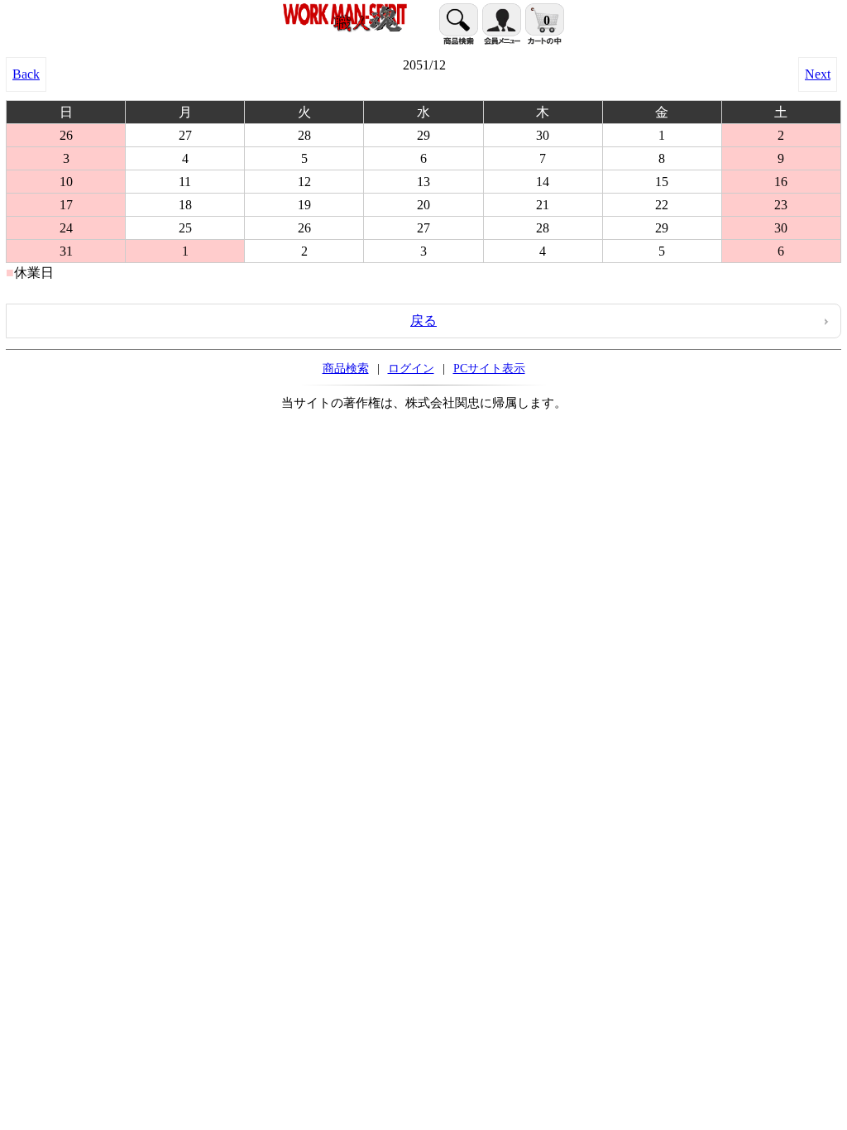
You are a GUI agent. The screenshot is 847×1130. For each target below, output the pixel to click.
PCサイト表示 (489, 368)
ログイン (411, 368)
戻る (423, 321)
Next (817, 74)
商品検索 (346, 368)
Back (26, 74)
